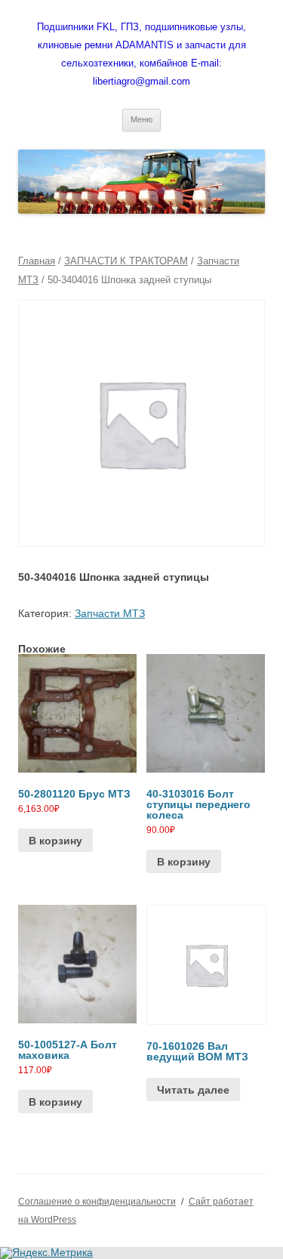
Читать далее (193, 1090)
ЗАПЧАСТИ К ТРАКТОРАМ (126, 261)
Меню (141, 119)
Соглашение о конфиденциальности (97, 1201)
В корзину (55, 841)
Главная (36, 261)
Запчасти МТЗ (110, 613)
